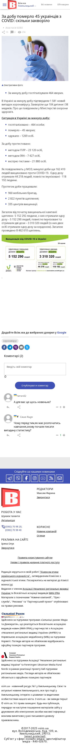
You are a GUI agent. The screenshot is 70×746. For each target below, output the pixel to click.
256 (21, 32)
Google (61, 332)
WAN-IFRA (54, 593)
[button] (4, 5)
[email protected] (35, 736)
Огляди (41, 535)
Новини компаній (46, 531)
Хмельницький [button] (26, 6)
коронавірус (10, 340)
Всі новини (46, 4)
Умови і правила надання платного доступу (35, 562)
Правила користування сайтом (35, 557)
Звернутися (7, 547)
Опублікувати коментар (34, 385)
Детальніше (8, 520)
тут (11, 584)
